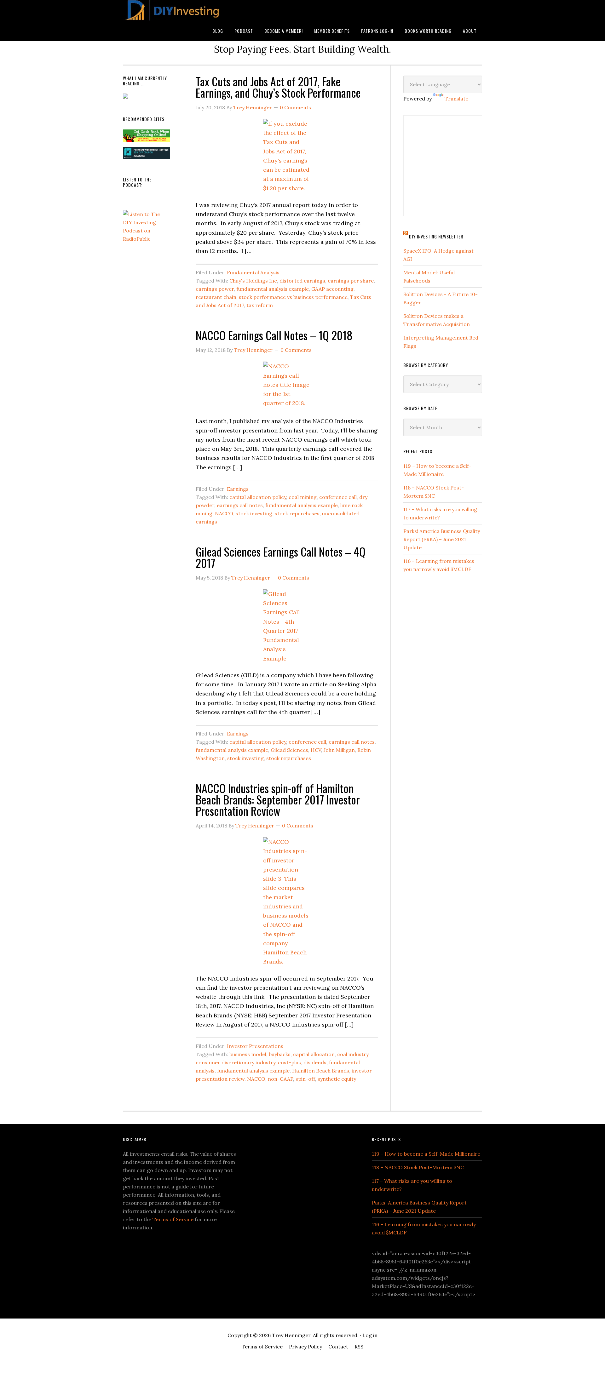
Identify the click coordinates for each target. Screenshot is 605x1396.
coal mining (303, 497)
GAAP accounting (332, 289)
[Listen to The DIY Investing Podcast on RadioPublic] (146, 239)
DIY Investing (173, 10)
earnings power (215, 289)
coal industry (352, 1054)
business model (247, 1054)
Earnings (238, 489)
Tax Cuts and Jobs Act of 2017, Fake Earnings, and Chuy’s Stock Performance (278, 87)
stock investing (254, 513)
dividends (314, 1062)
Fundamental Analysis (253, 272)
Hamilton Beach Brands (320, 1070)
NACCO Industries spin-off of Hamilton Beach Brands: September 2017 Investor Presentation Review (278, 799)
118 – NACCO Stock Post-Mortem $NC (418, 1167)
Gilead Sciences (289, 750)
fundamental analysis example (272, 289)
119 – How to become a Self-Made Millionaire (426, 1154)
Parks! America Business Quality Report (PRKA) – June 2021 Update (441, 539)
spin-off (305, 1079)
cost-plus (289, 1062)
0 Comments (295, 107)
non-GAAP (280, 1079)
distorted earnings (302, 280)
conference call (338, 497)
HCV (316, 750)
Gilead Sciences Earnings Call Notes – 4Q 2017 (281, 557)
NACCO (224, 513)
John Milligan (339, 750)
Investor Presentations (255, 1046)
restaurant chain (216, 297)
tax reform (259, 305)
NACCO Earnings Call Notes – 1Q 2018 (274, 335)
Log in (369, 1335)
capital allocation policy (257, 497)
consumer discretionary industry (235, 1062)
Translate (456, 98)
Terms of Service (173, 1219)
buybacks (280, 1054)
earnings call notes (240, 505)
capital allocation (314, 1054)
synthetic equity (337, 1079)
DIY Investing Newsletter (436, 236)
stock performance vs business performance (293, 297)
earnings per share (351, 280)
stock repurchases (297, 513)
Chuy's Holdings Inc (253, 280)
